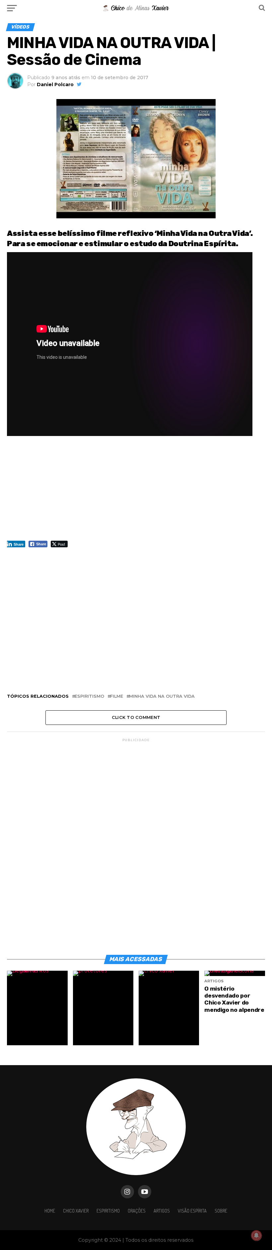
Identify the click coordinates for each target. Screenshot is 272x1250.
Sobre (221, 1211)
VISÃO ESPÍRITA (192, 1211)
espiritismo (89, 696)
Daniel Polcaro (55, 84)
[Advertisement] (136, 491)
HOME (49, 1211)
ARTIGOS (162, 1211)
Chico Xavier (76, 1211)
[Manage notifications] (256, 1235)
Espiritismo (108, 1211)
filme (116, 696)
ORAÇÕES (137, 1211)
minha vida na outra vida (162, 696)
